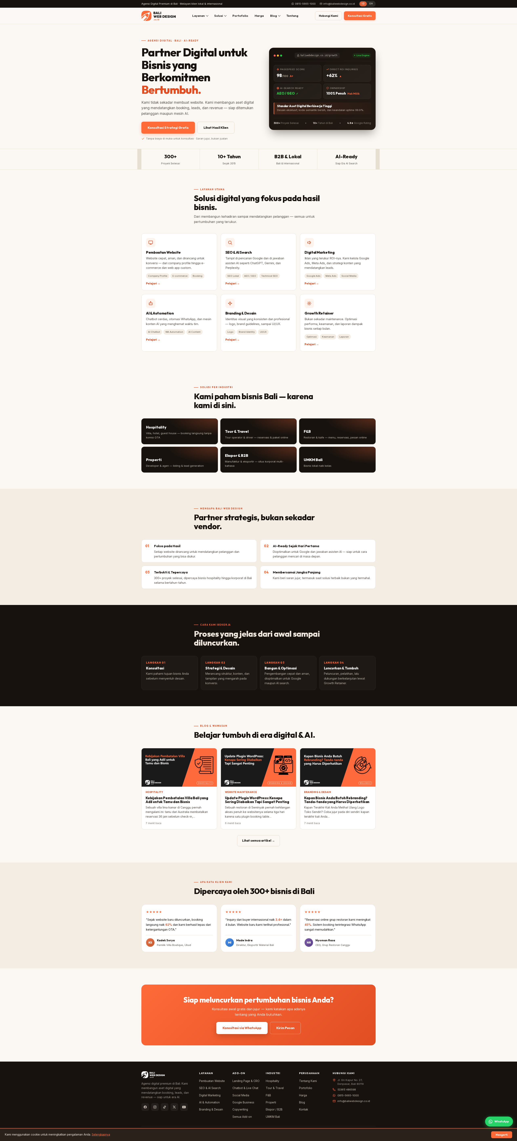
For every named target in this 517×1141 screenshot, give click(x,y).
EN (371, 3)
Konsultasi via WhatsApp (242, 1028)
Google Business (243, 1102)
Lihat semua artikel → (258, 840)
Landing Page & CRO (246, 1081)
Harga (259, 16)
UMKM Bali (273, 1116)
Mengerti (502, 1134)
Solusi (218, 16)
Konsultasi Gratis (360, 16)
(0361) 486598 (346, 1089)
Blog (273, 16)
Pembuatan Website (212, 1081)
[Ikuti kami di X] (174, 1107)
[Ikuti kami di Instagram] (155, 1107)
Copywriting (240, 1109)
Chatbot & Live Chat (245, 1088)
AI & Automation (209, 1102)
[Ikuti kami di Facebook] (145, 1107)
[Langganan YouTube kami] (184, 1107)
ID (363, 3)
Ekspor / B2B (274, 1109)
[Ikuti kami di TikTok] (164, 1107)
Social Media (240, 1095)
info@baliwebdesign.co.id (339, 3)
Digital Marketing (210, 1095)
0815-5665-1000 (305, 3)
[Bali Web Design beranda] (158, 16)
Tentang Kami (308, 1081)
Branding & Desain (211, 1109)
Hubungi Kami (328, 16)
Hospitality (272, 1081)
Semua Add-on (242, 1116)
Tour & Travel (275, 1088)
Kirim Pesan (285, 1028)
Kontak (303, 1109)
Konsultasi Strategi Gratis (168, 128)
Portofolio (240, 16)
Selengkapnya (101, 1134)
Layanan (198, 16)
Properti (271, 1102)
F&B (268, 1095)
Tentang (292, 16)
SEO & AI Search (210, 1088)
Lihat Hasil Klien (216, 128)
